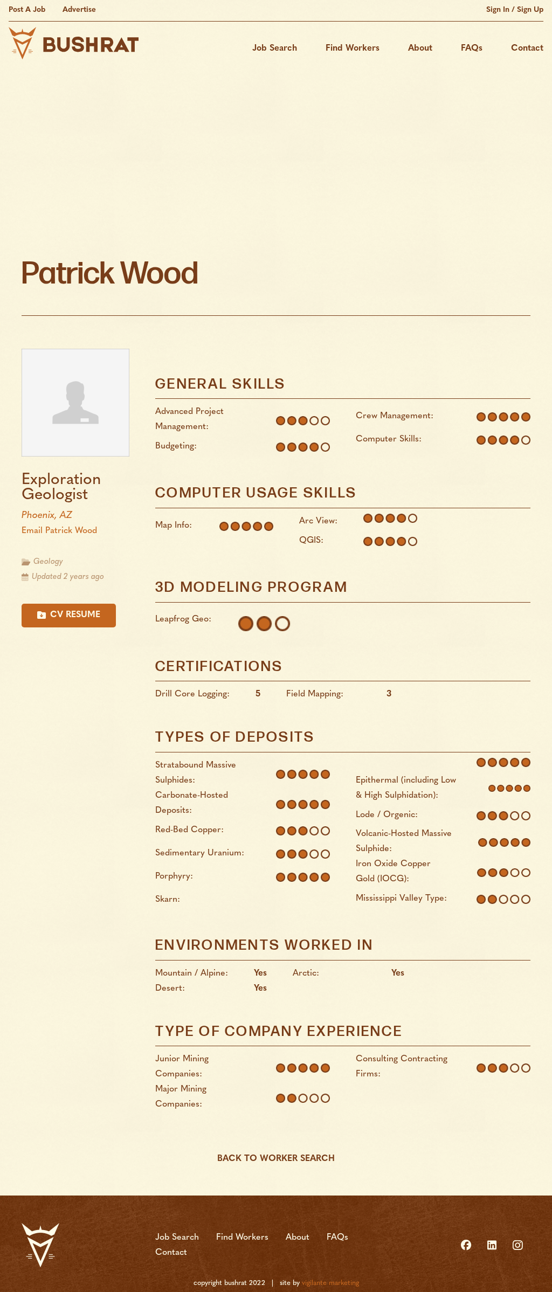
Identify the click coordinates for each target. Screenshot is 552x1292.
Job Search (177, 1237)
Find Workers (242, 1237)
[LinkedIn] (492, 1245)
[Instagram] (517, 1245)
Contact (171, 1252)
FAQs (337, 1237)
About (297, 1237)
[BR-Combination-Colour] (74, 43)
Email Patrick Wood (59, 531)
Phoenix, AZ (47, 515)
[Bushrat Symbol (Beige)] (40, 1245)
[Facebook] (466, 1245)
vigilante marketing (330, 1283)
